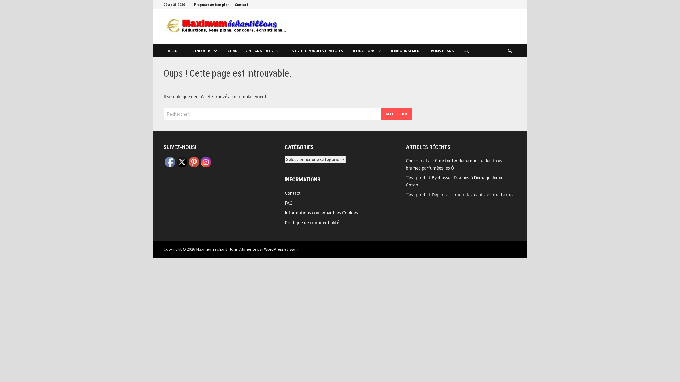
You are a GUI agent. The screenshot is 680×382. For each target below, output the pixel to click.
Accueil (175, 50)
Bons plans (442, 50)
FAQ (466, 50)
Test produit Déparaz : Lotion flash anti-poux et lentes (459, 195)
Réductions (364, 50)
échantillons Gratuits (249, 50)
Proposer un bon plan (212, 4)
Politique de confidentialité (312, 222)
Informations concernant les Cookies (321, 213)
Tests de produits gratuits (315, 50)
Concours (201, 50)
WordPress (274, 249)
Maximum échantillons (217, 249)
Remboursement (406, 50)
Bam (293, 249)
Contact (241, 4)
